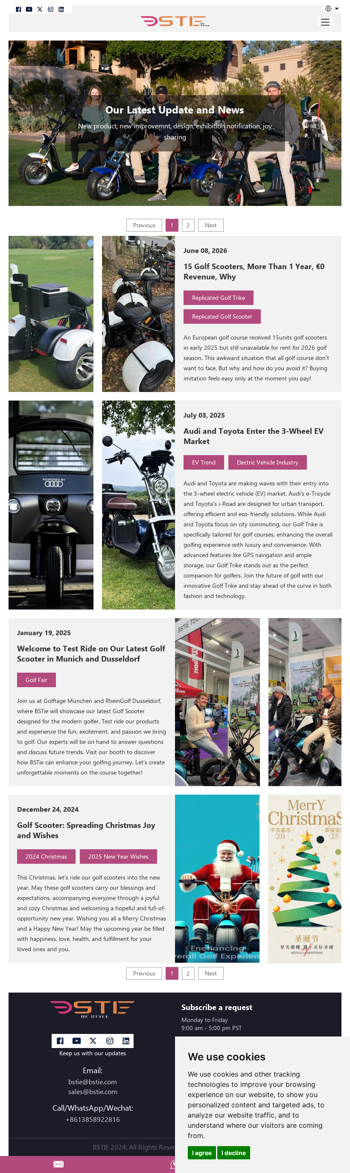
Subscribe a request (216, 1007)
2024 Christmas (46, 856)
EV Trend (204, 462)
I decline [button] (234, 1152)
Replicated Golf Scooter (222, 316)
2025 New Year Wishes (118, 856)
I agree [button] (202, 1152)
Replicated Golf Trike (218, 297)
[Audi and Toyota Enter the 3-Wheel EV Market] (51, 505)
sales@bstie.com (92, 1092)
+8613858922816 (92, 1119)
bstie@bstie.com (92, 1082)
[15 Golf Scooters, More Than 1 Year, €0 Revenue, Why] (51, 314)
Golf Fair (36, 679)
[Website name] (175, 23)
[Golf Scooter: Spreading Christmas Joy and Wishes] (217, 879)
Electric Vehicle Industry (267, 462)
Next (211, 225)
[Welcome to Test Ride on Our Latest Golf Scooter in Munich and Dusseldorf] (217, 702)
